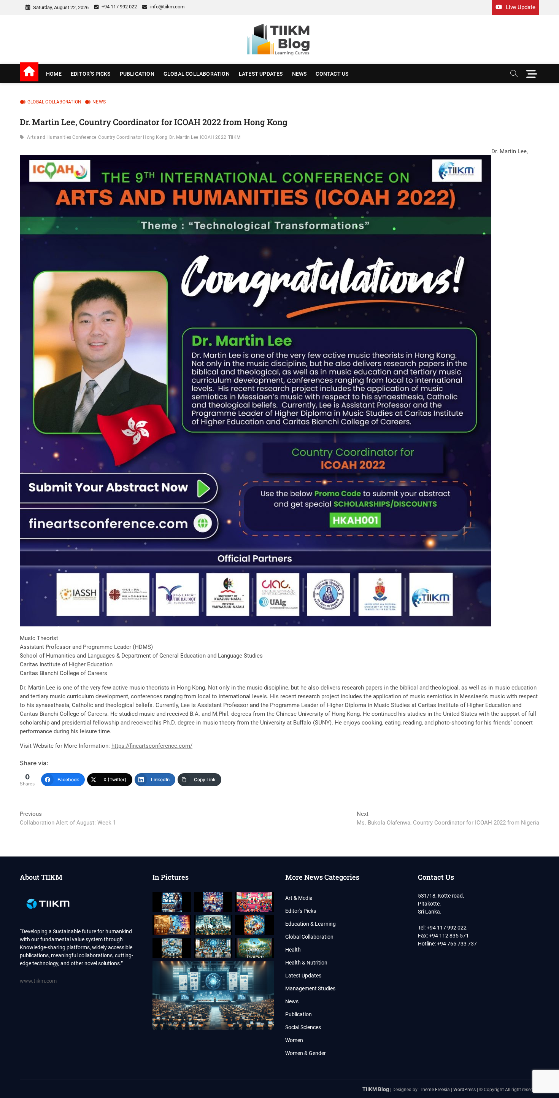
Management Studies (310, 988)
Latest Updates (261, 74)
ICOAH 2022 (213, 137)
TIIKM (234, 137)
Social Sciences (303, 1027)
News (299, 74)
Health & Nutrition (306, 963)
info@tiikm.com (166, 7)
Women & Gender (305, 1053)
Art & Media (299, 898)
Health (293, 950)
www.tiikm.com (38, 981)
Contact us (332, 74)
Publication (137, 74)
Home (54, 74)
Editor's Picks (300, 911)
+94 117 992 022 (118, 7)
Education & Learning (310, 924)
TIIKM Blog (375, 1089)
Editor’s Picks (91, 74)
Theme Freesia (435, 1089)
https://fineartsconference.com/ (151, 745)
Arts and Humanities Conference (61, 137)
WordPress (464, 1089)
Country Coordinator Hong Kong (132, 137)
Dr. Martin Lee (183, 137)
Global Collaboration (197, 74)
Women (294, 1040)
